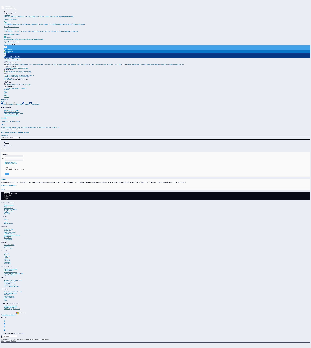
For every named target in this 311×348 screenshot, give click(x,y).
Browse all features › (10, 58)
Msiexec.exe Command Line (11, 115)
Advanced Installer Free (10, 282)
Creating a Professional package (12, 112)
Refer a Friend (7, 236)
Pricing (6, 95)
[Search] (18, 137)
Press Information (8, 223)
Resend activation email (11, 163)
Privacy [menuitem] (6, 198)
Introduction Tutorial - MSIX (11, 110)
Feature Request (8, 238)
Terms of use (4, 185)
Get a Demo (7, 256)
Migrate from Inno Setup (10, 272)
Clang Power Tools (9, 211)
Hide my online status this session (15, 169)
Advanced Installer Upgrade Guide (13, 291)
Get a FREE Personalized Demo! (12, 60)
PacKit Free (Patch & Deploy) (11, 286)
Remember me (11, 168)
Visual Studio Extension (10, 284)
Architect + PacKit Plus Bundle (12, 235)
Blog (5, 94)
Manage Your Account (9, 232)
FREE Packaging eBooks (10, 293)
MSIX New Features (9, 297)
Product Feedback (8, 239)
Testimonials (7, 262)
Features (6, 12)
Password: (4, 159)
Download (6, 97)
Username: (4, 154)
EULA (2, 341)
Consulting (6, 246)
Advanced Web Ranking (10, 209)
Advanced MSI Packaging (10, 307)
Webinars (6, 294)
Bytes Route (7, 213)
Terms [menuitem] (5, 199)
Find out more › (5, 135)
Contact (6, 220)
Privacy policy (12, 185)
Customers (6, 259)
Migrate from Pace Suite (10, 275)
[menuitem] (6, 141)
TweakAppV (7, 283)
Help (5, 91)
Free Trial (6, 253)
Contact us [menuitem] (6, 196)
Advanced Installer (9, 205)
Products (6, 61)
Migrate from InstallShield (10, 269)
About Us (6, 219)
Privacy (8, 341)
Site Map (13, 341)
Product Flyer (7, 263)
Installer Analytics (8, 208)
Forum (5, 92)
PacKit (5, 206)
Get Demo (6, 78)
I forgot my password (10, 162)
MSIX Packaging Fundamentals (12, 309)
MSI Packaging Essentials (10, 306)
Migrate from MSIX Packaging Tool (13, 273)
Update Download (8, 229)
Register (3, 189)
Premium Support (8, 248)
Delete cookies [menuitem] (7, 195)
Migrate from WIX (9, 270)
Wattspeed (6, 212)
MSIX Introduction (9, 296)
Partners (6, 222)
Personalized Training (9, 245)
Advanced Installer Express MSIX (12, 280)
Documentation (8, 233)
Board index (7, 192)
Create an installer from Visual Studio (13, 113)
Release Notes (7, 230)
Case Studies (7, 260)
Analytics (6, 89)
